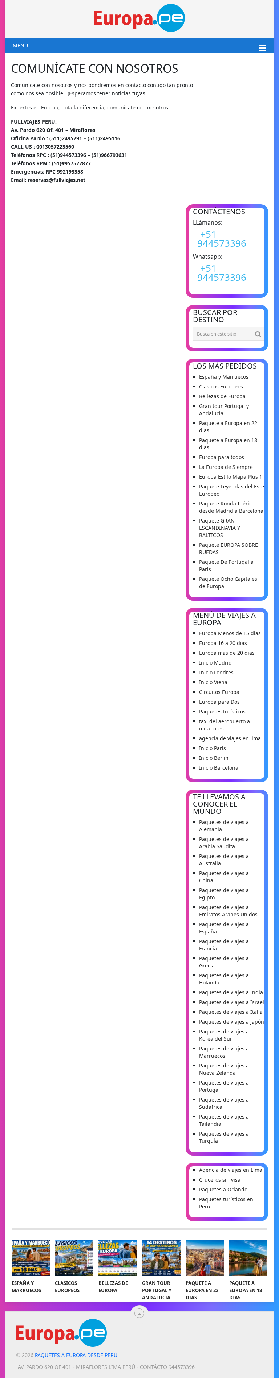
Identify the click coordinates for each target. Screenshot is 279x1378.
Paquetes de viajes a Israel (231, 1002)
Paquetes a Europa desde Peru (76, 1355)
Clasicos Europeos (221, 386)
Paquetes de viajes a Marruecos (224, 1052)
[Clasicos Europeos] (74, 1257)
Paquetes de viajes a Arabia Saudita (224, 843)
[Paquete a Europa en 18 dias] (248, 1257)
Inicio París (212, 748)
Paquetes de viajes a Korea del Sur (224, 1035)
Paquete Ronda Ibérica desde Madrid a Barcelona (231, 507)
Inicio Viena (213, 682)
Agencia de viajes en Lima (230, 1169)
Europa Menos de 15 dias (230, 633)
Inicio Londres (216, 672)
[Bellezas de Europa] (117, 1257)
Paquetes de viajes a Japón (231, 1021)
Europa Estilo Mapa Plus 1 (230, 476)
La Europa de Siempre (226, 466)
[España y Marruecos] (31, 1257)
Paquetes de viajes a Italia (231, 1011)
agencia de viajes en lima (230, 738)
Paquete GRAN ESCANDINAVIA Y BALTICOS (219, 527)
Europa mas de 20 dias (227, 652)
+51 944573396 (221, 239)
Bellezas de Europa (222, 396)
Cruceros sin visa (219, 1179)
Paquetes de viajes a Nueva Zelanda (224, 1069)
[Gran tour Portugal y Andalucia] (161, 1257)
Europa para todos (221, 457)
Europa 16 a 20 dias (223, 643)
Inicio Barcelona (218, 767)
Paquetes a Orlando (223, 1189)
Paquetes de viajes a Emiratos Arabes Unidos (228, 911)
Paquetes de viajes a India (231, 992)
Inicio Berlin (214, 757)
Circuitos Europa (219, 691)
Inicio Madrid (215, 662)
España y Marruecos (223, 376)
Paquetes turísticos (222, 711)
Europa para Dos (219, 701)
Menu (20, 45)
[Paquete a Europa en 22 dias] (205, 1257)
